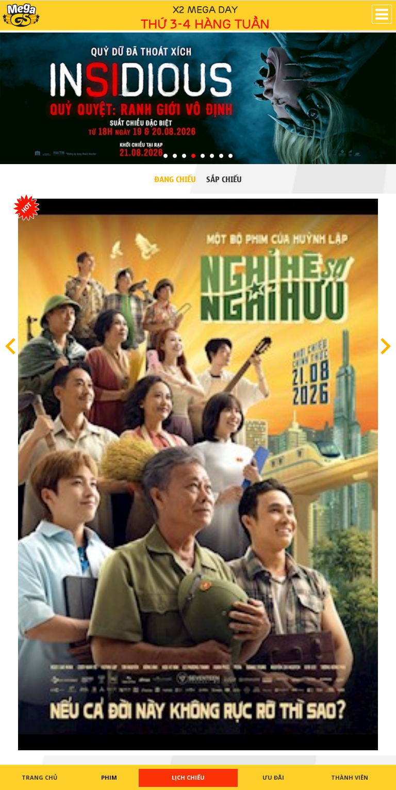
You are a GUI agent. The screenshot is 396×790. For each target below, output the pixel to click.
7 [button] (221, 156)
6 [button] (212, 156)
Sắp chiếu (224, 179)
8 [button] (230, 156)
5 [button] (203, 156)
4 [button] (193, 156)
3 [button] (184, 156)
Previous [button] (10, 346)
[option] (198, 99)
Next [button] (386, 346)
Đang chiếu (175, 179)
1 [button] (165, 156)
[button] (21, 15)
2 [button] (175, 156)
